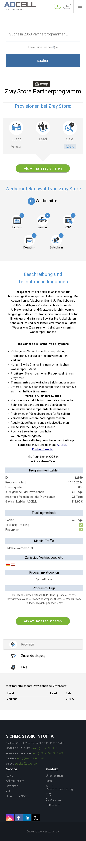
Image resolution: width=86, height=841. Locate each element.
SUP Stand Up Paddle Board (27, 595)
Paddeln (30, 603)
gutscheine (52, 603)
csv (61, 603)
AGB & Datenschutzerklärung (59, 787)
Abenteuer (59, 599)
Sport (34, 599)
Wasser (26, 599)
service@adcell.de (26, 763)
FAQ (48, 794)
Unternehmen (54, 775)
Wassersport (45, 599)
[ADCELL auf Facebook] (19, 817)
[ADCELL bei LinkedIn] (27, 817)
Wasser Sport (73, 599)
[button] (43, 60)
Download (12, 786)
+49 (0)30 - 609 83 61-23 (48, 753)
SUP (45, 595)
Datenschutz (53, 799)
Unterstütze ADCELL (18, 796)
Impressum (53, 804)
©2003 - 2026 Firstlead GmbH (43, 831)
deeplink (40, 603)
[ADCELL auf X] (36, 817)
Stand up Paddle (57, 595)
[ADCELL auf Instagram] (10, 817)
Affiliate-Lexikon (15, 780)
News (9, 775)
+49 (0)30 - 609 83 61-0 (45, 748)
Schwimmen (14, 599)
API (8, 791)
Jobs (49, 780)
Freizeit (71, 595)
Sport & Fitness (44, 579)
